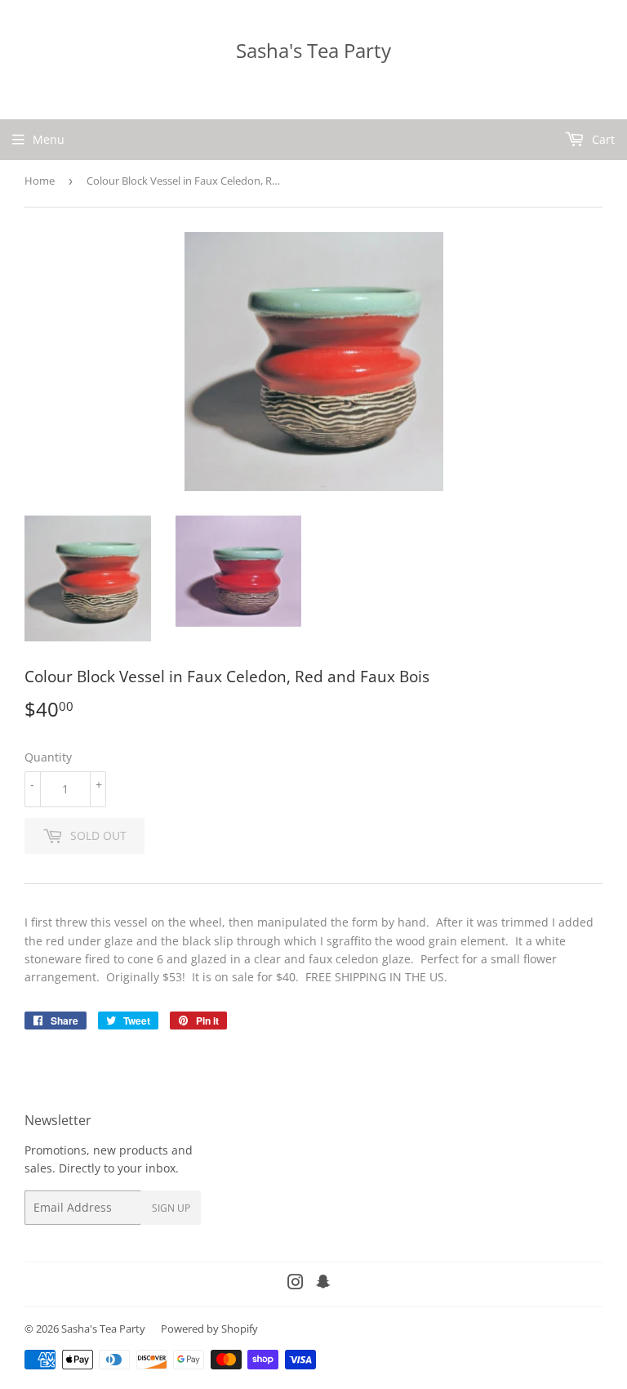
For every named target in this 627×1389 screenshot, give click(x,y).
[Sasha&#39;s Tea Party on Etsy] (323, 1284)
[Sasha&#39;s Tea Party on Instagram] (295, 1284)
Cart (602, 139)
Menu (48, 139)
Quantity (48, 757)
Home (39, 180)
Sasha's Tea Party (313, 50)
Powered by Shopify (209, 1328)
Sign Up (171, 1208)
